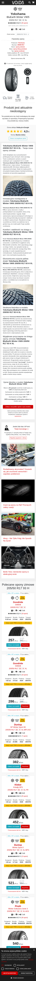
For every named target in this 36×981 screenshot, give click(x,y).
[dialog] (18, 964)
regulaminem (18, 416)
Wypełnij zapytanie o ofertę (18, 438)
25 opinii (24, 796)
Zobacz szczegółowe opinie (18, 138)
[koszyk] (33, 2)
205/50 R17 (20, 45)
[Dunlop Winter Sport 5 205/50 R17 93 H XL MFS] (18, 878)
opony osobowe (19, 51)
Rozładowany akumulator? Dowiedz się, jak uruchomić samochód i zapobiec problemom (17, 471)
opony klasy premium (20, 49)
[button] (18, 978)
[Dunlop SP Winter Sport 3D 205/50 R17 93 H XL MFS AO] (18, 757)
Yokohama (21, 43)
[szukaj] (29, 2)
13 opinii (24, 856)
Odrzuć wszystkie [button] (26, 973)
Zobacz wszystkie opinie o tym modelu (18, 407)
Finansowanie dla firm (14, 648)
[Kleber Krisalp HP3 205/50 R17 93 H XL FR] (18, 816)
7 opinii (24, 736)
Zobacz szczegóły (13, 645)
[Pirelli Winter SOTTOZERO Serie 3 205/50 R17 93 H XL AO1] (18, 939)
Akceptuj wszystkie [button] (9, 973)
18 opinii (24, 613)
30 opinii (24, 917)
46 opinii (24, 23)
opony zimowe (20, 47)
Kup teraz (25, 645)
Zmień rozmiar (11, 34)
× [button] (34, 950)
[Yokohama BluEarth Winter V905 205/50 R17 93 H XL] (11, 79)
